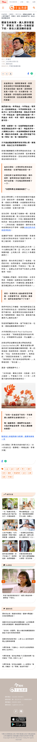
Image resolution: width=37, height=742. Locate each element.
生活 (24, 473)
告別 (4, 473)
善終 (29, 469)
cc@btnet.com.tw (17, 705)
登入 (28, 2)
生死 (17, 469)
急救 (4, 477)
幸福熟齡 (4, 14)
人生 (6, 469)
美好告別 (18, 14)
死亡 (23, 469)
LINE (21, 2)
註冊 (34, 2)
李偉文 (10, 477)
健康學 (11, 14)
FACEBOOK (13, 2)
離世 (9, 473)
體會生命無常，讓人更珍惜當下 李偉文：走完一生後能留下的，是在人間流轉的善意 (18, 16)
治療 (29, 473)
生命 (12, 469)
